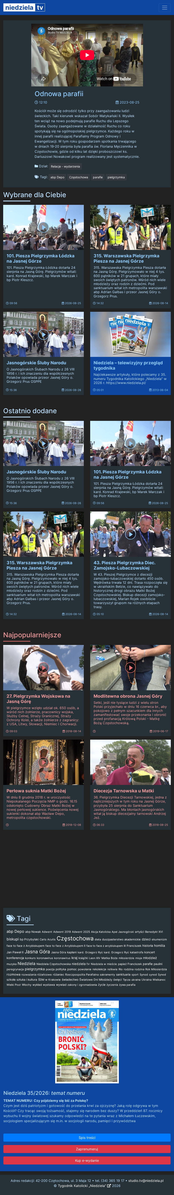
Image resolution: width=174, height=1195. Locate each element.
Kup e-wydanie (87, 1160)
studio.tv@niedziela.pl (146, 1180)
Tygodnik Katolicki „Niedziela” (82, 1186)
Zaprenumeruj (87, 1149)
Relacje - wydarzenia (65, 166)
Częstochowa (78, 177)
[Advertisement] (87, 871)
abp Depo (57, 177)
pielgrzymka (116, 177)
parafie (98, 177)
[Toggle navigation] (165, 7)
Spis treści (87, 1137)
